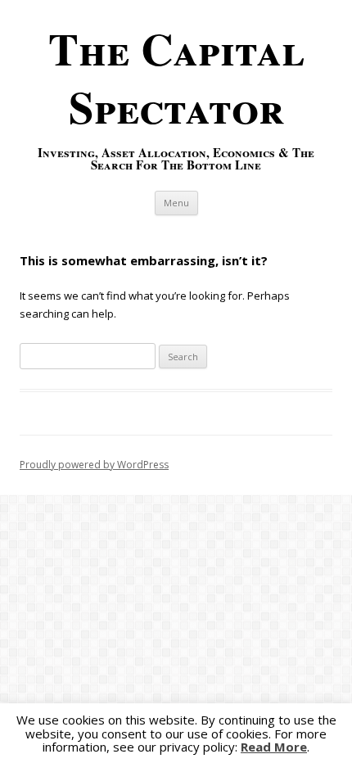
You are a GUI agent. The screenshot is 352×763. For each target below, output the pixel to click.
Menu (176, 202)
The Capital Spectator (176, 77)
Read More (274, 747)
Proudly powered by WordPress (94, 465)
